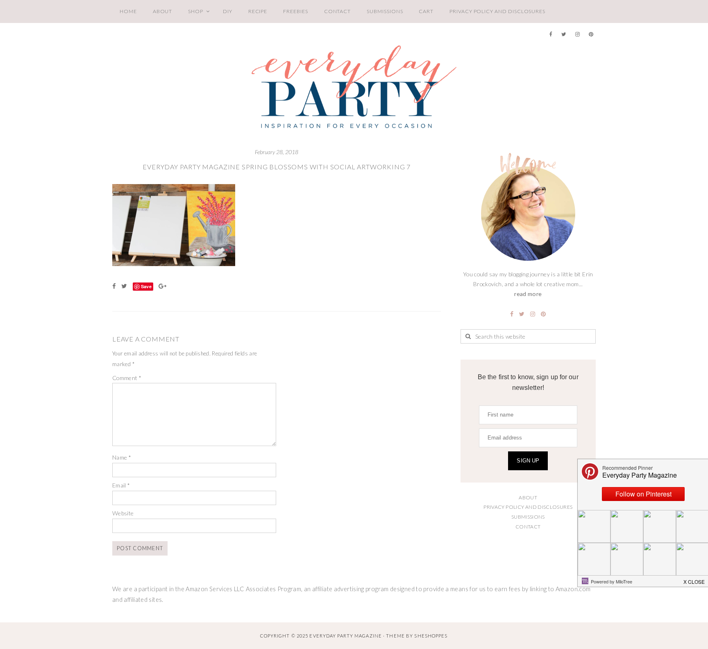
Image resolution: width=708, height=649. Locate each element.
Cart (426, 11)
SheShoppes (430, 635)
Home (128, 11)
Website (123, 513)
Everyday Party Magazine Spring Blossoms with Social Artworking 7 (277, 167)
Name (121, 457)
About (162, 11)
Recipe (258, 11)
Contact (337, 11)
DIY (227, 11)
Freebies (295, 11)
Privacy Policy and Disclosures (497, 11)
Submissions (385, 11)
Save (146, 286)
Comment (126, 377)
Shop (195, 11)
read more (528, 293)
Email (121, 485)
